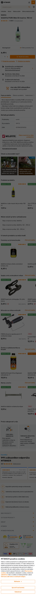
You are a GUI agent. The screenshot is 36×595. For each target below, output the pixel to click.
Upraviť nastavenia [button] (18, 587)
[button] (4, 575)
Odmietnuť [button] (18, 592)
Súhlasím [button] (18, 582)
